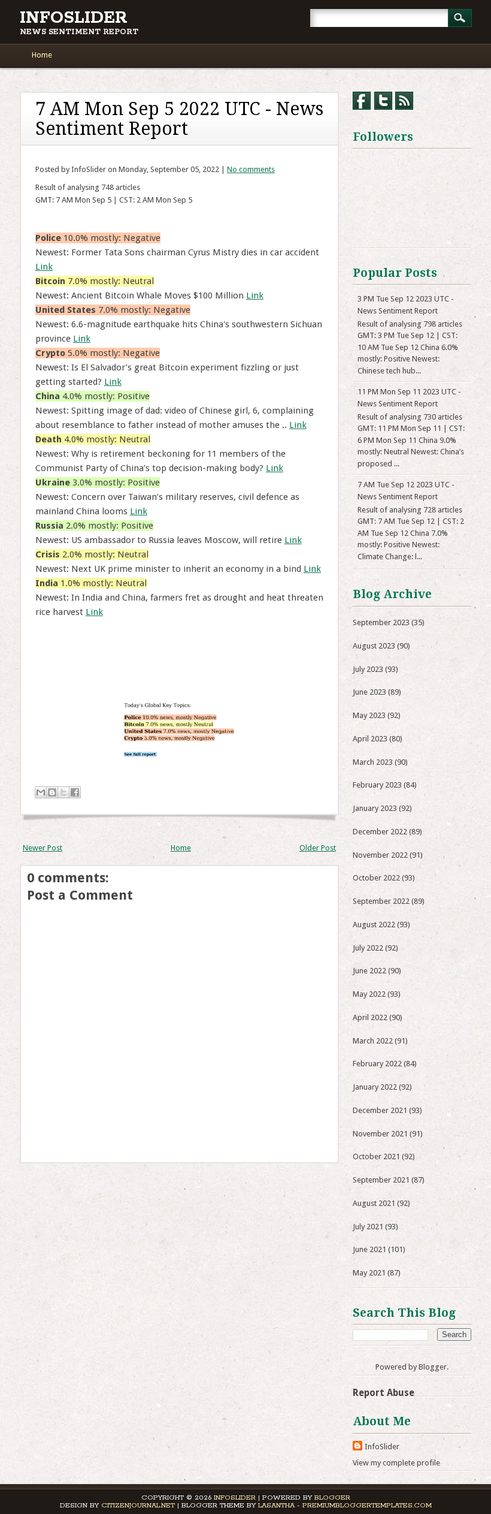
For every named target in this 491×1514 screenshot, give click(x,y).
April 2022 (370, 1017)
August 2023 (374, 645)
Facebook (362, 101)
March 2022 (373, 1040)
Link (44, 266)
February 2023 (377, 784)
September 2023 (381, 622)
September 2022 (381, 901)
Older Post (317, 847)
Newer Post (42, 847)
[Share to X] (63, 792)
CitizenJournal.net (138, 1505)
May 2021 (369, 1272)
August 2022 (374, 924)
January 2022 (375, 1086)
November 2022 (380, 855)
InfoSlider (74, 18)
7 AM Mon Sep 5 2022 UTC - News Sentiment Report (179, 118)
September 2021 (381, 1179)
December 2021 (380, 1110)
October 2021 (376, 1156)
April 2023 (370, 738)
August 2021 (374, 1203)
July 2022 (368, 947)
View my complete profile (396, 1462)
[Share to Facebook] (75, 792)
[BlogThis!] (52, 792)
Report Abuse (383, 1392)
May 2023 (369, 715)
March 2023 (373, 762)
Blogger (433, 1366)
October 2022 (376, 877)
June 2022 (369, 970)
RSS (404, 101)
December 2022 (380, 831)
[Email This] (41, 792)
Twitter (383, 101)
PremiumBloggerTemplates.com (367, 1505)
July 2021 (368, 1226)
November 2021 (380, 1133)
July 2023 (368, 669)
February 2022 (377, 1063)
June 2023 (369, 691)
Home (42, 54)
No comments (251, 169)
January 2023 (375, 808)
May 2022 (369, 994)
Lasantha (276, 1505)
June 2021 (369, 1249)
